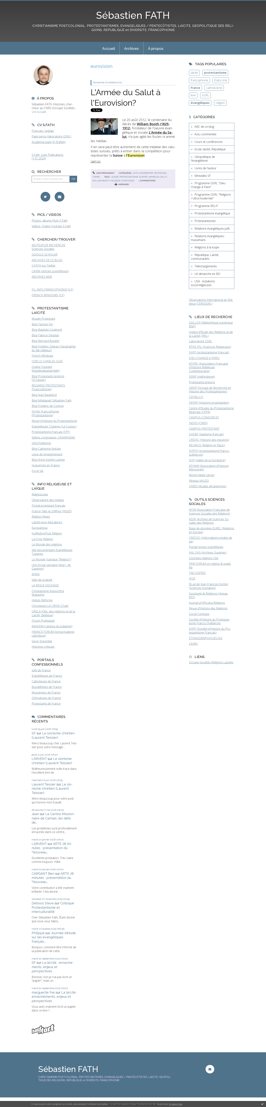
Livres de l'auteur (205, 168)
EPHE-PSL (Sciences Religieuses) (210, 347)
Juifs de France (41, 670)
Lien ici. (96, 161)
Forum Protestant (43, 621)
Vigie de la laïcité (42, 580)
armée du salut (158, 177)
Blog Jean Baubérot (44, 395)
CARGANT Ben (43, 873)
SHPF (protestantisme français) (209, 352)
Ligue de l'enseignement (47, 454)
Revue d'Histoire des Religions (208, 608)
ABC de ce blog (204, 127)
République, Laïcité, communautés (205, 257)
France (195, 88)
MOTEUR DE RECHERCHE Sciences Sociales (48, 247)
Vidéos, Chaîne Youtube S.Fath (51, 226)
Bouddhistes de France (47, 687)
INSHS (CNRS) (198, 423)
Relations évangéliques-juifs (212, 228)
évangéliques (200, 103)
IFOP (192, 579)
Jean (35, 814)
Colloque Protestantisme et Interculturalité (53, 907)
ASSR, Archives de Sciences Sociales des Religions (209, 521)
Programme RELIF (206, 206)
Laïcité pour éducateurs (47, 522)
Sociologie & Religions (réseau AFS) (208, 595)
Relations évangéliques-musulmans (208, 238)
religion (220, 103)
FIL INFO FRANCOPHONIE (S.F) (52, 290)
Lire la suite (39, 112)
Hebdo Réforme (42, 600)
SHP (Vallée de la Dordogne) (207, 460)
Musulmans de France (46, 692)
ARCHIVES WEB (42, 277)
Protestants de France (46, 703)
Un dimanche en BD (207, 274)
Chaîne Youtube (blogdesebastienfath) (46, 369)
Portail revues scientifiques (206, 547)
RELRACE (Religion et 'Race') (207, 445)
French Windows (42, 356)
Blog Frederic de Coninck (48, 406)
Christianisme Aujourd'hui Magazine (48, 593)
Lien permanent (105, 173)
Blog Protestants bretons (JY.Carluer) (48, 378)
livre (193, 95)
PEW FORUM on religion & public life (210, 565)
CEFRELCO (196, 397)
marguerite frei (43, 992)
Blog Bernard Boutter (46, 341)
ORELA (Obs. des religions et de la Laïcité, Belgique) (53, 613)
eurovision (128, 180)
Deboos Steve (43, 903)
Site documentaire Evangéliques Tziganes (52, 552)
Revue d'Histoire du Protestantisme (54, 421)
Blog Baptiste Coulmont (47, 330)
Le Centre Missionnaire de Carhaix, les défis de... (53, 818)
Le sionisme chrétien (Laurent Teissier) (52, 788)
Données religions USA (203, 558)
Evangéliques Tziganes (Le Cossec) (54, 426)
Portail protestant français (48, 506)
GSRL (205, 95)
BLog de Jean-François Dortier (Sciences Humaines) (208, 586)
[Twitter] (45, 197)
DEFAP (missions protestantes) (209, 403)
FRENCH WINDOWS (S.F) (48, 295)
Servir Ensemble (42, 641)
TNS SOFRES (197, 573)
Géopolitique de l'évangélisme (203, 159)
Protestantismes (205, 221)
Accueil (108, 48)
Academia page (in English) (49, 142)
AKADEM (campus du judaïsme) (52, 626)
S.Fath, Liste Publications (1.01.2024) (47, 157)
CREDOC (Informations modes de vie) (210, 539)
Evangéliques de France (47, 676)
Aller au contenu (12, 3)
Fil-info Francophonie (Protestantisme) (45, 413)
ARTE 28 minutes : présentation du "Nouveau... (52, 848)
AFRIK (36, 574)
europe (143, 177)
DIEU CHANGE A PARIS (204, 358)
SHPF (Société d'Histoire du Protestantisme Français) (210, 631)
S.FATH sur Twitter (44, 265)
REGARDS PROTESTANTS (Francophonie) (48, 387)
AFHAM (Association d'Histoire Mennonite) (209, 468)
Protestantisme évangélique (212, 213)
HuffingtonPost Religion (47, 533)
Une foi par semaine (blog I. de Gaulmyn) (51, 567)
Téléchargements (206, 266)
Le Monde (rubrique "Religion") (51, 559)
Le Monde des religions (47, 544)
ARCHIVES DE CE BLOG (47, 260)
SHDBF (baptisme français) (206, 434)
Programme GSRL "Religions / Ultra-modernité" (211, 196)
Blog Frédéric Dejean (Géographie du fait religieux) (54, 348)
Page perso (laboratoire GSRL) (51, 136)
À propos (155, 48)
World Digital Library (202, 475)
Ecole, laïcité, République (210, 149)
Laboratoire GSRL (200, 341)
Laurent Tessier (44, 784)
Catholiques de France (46, 681)
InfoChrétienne (41, 443)
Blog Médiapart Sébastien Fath (51, 400)
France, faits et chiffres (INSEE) (52, 511)
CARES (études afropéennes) (207, 486)
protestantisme (129, 177)
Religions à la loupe (207, 247)
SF (34, 733)
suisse (115, 177)
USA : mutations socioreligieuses (203, 283)
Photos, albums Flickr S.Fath (49, 221)
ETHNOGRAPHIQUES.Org (205, 638)
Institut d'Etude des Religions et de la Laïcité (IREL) (211, 334)
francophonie (199, 80)
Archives (131, 48)
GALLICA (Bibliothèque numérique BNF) (211, 324)
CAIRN (193, 644)
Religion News (41, 517)
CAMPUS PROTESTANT (204, 429)
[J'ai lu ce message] (262, 1103)
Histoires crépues (43, 647)
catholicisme (214, 88)
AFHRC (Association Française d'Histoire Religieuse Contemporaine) (208, 367)
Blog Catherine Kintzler (46, 449)
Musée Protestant (43, 319)
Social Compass (199, 614)
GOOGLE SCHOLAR (44, 254)
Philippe (38, 933)
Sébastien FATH (133, 15)
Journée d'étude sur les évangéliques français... (54, 937)
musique (116, 180)
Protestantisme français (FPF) (51, 432)
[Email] (59, 197)
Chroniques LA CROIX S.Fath (50, 606)
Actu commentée (143, 173)
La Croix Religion (42, 539)
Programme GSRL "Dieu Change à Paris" (208, 185)
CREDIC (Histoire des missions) (209, 440)
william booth (101, 180)
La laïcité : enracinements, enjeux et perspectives (53, 967)
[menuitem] (108, 48)
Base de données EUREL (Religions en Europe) (211, 530)
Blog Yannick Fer (42, 324)
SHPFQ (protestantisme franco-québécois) (209, 453)
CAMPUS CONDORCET (204, 417)
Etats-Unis (220, 80)
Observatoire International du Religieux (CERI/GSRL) (211, 302)
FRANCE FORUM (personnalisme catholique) (53, 634)
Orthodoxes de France (46, 698)
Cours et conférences (209, 142)
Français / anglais (43, 131)
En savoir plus (175, 1104)
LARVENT (39, 759)
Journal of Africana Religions (207, 603)
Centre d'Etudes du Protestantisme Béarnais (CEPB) (211, 410)
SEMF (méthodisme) (202, 377)
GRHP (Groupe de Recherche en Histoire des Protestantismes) (210, 390)
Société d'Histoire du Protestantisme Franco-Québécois (209, 621)
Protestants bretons (202, 382)
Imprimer (123, 184)
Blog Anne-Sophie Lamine (48, 460)
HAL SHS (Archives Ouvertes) (208, 552)
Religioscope (40, 494)
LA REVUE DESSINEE (45, 585)
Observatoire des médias (48, 500)
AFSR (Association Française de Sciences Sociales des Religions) (209, 511)
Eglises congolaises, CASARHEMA (53, 437)
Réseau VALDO (199, 481)
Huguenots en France (46, 465)
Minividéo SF (203, 176)
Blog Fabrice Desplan (45, 335)
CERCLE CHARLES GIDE (47, 361)
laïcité (194, 73)
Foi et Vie (37, 471)
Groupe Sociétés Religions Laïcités (211, 662)
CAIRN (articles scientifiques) (50, 271)
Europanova (39, 528)
